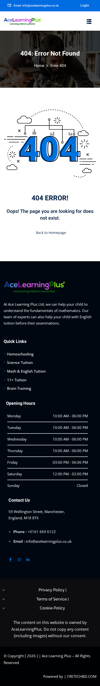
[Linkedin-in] (28, 560)
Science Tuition (20, 362)
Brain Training (19, 388)
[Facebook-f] (10, 560)
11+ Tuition (16, 379)
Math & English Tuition (26, 371)
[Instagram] (19, 560)
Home (39, 66)
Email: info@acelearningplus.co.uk (36, 5)
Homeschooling (20, 354)
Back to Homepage (51, 232)
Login (84, 5)
